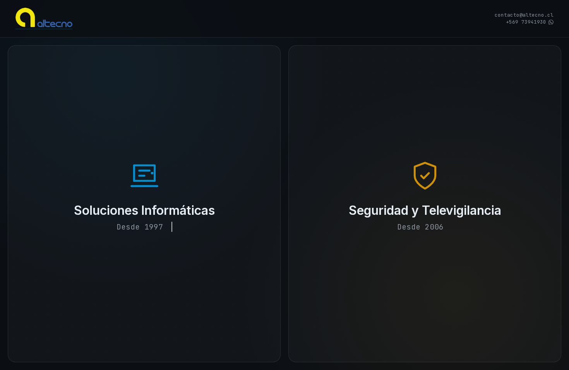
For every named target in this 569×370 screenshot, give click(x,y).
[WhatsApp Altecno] (551, 22)
